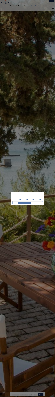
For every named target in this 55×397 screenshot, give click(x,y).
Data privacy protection (33, 197)
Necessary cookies (16, 199)
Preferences (24, 199)
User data (30, 199)
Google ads (37, 199)
